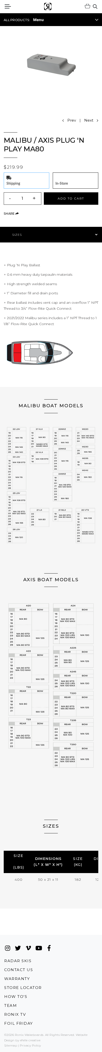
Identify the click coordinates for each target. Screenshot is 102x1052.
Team (10, 1005)
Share (11, 213)
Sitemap (10, 1045)
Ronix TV (15, 1014)
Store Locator (23, 987)
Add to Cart (71, 198)
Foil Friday (18, 1023)
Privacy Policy (30, 1045)
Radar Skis (17, 960)
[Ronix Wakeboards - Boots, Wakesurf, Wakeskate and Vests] (48, 6)
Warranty (17, 978)
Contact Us (18, 969)
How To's (15, 996)
